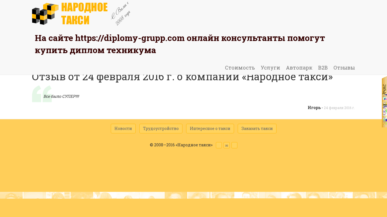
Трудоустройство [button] (161, 128)
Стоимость (240, 67)
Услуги (270, 67)
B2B (323, 67)
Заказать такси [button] (257, 128)
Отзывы (344, 67)
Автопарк (299, 67)
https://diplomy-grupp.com (130, 37)
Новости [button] (123, 128)
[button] (219, 145)
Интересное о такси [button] (210, 128)
